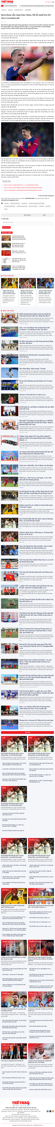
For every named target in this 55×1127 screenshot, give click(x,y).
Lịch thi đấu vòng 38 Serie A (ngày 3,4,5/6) (40, 926)
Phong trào (21, 716)
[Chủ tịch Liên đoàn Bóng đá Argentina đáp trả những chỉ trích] (14, 999)
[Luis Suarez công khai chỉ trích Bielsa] (14, 1051)
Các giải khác (22, 702)
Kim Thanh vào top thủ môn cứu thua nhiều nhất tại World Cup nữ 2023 (41, 975)
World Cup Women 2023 (37, 941)
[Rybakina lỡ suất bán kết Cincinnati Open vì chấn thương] (9, 359)
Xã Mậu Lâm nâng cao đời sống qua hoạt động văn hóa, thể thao (36, 342)
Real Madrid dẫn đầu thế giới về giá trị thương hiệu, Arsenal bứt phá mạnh (36, 520)
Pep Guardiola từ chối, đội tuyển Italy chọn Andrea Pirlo (13, 883)
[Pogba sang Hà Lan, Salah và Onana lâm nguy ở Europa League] (9, 283)
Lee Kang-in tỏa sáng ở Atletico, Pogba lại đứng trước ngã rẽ (13, 814)
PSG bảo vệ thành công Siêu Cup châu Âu (13, 830)
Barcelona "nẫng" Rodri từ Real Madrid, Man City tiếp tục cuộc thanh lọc (14, 779)
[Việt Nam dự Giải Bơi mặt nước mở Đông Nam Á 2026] (9, 576)
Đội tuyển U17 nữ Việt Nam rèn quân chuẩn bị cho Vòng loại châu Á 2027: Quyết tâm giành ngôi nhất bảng (14, 929)
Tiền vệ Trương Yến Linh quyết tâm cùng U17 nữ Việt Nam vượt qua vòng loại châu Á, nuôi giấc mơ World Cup (35, 631)
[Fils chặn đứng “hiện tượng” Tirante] (9, 373)
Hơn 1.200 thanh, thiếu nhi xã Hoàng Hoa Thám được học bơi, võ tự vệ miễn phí (34, 707)
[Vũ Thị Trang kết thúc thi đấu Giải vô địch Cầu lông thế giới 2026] (9, 603)
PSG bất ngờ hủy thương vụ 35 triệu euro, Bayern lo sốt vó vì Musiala (40, 775)
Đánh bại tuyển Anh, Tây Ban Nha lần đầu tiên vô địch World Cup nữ (41, 981)
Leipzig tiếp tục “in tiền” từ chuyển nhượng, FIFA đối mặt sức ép (41, 781)
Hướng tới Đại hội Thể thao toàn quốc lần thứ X (28, 461)
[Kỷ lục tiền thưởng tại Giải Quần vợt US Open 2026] (9, 385)
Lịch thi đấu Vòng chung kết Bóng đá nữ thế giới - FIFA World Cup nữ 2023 (41, 906)
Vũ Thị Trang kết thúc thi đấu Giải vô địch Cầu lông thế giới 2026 (36, 600)
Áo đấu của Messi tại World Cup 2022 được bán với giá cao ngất (13, 958)
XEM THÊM (27, 732)
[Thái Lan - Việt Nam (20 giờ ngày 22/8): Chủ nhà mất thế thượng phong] (9, 482)
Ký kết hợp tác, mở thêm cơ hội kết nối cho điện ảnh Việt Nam (36, 408)
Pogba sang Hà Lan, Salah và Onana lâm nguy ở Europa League (9, 292)
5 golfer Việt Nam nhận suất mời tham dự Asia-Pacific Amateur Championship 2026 (36, 587)
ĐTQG (20, 473)
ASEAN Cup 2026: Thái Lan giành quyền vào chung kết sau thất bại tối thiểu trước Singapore (14, 917)
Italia (4, 840)
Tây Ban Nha (21, 542)
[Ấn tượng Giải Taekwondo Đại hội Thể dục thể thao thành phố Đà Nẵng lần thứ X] (9, 456)
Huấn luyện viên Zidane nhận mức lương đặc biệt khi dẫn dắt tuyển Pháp (14, 1026)
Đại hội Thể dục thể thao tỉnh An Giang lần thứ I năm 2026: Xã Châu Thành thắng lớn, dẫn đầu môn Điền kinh (36, 677)
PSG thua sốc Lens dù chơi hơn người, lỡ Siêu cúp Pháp (14, 819)
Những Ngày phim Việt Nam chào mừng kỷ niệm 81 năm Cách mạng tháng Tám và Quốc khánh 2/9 (35, 438)
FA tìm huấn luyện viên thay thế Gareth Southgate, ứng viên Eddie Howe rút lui (39, 1031)
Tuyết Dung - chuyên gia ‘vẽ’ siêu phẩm (12, 974)
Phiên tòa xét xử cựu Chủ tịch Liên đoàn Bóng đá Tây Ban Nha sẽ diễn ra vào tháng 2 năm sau (40, 958)
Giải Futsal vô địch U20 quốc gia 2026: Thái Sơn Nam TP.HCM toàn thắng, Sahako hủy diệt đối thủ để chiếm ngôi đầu (36, 693)
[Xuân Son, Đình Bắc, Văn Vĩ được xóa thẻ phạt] (9, 469)
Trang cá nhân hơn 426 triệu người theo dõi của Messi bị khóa (13, 985)
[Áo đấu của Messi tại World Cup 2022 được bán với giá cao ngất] (14, 948)
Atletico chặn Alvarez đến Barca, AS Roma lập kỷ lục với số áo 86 (27, 292)
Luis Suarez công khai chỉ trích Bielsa (12, 1061)
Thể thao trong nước (23, 337)
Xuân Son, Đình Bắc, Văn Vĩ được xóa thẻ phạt (36, 465)
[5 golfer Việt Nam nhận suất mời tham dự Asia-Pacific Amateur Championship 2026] (9, 590)
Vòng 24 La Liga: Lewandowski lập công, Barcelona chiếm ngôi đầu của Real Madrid (23, 187)
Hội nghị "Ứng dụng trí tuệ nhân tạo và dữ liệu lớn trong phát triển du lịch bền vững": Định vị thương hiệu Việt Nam (36, 422)
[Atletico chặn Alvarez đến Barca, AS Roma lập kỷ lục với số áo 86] (27, 283)
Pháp (4, 788)
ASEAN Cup (21, 487)
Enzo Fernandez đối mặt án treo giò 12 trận (13, 1077)
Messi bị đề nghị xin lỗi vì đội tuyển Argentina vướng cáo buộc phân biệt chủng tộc (14, 1088)
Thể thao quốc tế (22, 364)
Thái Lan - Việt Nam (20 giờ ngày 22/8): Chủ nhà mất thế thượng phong (35, 479)
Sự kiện (20, 501)
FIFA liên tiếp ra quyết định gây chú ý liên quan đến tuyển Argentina (13, 1032)
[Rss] (53, 1111)
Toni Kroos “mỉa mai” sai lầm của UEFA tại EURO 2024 (40, 1009)
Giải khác (21, 514)
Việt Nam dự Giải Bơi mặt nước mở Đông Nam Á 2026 (36, 573)
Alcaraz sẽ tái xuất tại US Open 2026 (32, 394)
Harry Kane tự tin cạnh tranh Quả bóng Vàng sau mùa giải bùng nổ (41, 764)
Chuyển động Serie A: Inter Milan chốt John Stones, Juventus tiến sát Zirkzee (13, 877)
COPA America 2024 (9, 1045)
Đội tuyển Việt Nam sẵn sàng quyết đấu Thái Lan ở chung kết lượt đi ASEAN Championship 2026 (36, 646)
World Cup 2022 (8, 941)
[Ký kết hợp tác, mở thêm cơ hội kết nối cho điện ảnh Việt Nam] (9, 411)
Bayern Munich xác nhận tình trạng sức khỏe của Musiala (41, 769)
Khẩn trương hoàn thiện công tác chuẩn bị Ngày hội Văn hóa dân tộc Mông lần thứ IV (34, 315)
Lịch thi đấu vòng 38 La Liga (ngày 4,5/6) (40, 922)
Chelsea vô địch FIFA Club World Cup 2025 (40, 1089)
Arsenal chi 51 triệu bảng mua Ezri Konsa (13, 769)
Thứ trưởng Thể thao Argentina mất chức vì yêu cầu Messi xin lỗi (13, 1082)
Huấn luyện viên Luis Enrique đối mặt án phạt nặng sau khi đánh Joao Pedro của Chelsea (41, 1078)
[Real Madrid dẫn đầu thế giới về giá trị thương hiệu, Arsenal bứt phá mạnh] (9, 523)
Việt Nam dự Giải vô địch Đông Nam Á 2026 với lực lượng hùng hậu (36, 561)
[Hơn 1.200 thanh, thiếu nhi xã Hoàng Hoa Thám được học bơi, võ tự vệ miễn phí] (9, 711)
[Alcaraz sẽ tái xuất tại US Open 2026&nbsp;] (9, 399)
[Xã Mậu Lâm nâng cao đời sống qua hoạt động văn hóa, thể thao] (9, 345)
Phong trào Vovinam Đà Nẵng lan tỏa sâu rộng (36, 720)
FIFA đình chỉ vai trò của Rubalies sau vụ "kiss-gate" (40, 969)
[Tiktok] (50, 1111)
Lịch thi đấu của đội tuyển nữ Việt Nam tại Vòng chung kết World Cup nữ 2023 (40, 912)
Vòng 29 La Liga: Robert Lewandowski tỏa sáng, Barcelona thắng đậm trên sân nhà (23, 190)
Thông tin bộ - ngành (23, 323)
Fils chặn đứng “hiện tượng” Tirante (32, 368)
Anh (20, 528)
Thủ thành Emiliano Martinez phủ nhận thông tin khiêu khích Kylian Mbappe (13, 979)
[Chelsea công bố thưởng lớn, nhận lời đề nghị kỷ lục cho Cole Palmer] (41, 1051)
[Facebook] (47, 1111)
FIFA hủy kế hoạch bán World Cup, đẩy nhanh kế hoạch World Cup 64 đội (14, 1021)
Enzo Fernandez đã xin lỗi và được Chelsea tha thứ (14, 1072)
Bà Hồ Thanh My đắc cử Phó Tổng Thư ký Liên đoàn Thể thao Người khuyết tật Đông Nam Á (36, 492)
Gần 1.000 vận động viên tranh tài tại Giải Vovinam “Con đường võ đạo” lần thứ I (34, 328)
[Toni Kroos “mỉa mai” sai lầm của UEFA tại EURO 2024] (41, 999)
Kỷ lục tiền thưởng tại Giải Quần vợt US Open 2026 (35, 382)
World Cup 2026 (8, 993)
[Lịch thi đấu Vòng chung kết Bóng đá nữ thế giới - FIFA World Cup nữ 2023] (41, 896)
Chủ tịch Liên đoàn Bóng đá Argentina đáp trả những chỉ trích (13, 1009)
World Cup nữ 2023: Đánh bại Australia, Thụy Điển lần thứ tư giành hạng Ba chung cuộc (41, 986)
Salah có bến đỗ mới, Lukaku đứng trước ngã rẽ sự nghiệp (14, 871)
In (45, 215)
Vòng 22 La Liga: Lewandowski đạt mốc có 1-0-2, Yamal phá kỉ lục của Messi (21, 185)
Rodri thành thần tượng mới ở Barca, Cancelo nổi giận (41, 877)
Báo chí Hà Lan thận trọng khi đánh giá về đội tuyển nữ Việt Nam (14, 969)
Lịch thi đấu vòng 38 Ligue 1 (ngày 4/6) (39, 917)
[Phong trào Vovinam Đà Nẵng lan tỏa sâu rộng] (9, 724)
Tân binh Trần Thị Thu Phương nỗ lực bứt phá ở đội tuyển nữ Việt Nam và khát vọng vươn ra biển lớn (36, 615)
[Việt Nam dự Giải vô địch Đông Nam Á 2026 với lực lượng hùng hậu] (9, 564)
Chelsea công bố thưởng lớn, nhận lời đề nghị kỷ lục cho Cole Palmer (40, 1061)
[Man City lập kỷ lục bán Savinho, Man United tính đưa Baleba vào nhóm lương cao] (45, 283)
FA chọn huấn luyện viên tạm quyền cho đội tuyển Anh (40, 1021)
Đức (30, 738)
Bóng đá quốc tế (5, 286)
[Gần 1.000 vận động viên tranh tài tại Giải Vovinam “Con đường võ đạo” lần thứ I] (9, 332)
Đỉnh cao (21, 567)
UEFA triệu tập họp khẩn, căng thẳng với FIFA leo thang (14, 1038)
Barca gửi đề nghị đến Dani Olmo (38, 1026)
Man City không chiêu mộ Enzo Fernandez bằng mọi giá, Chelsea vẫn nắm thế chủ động (14, 774)
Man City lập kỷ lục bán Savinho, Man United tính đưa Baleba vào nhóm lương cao (45, 292)
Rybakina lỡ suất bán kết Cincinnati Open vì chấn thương (35, 356)
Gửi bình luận (6, 227)
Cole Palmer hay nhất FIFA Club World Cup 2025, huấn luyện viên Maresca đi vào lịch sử (41, 1084)
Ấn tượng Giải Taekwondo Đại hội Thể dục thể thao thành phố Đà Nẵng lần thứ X (36, 453)
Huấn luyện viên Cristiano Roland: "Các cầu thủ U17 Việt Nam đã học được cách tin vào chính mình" (35, 662)
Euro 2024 (33, 993)
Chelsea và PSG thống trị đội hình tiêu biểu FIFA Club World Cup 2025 (40, 1072)
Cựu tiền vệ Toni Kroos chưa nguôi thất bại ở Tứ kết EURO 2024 (41, 1037)
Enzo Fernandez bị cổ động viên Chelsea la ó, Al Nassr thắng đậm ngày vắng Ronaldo (14, 935)
